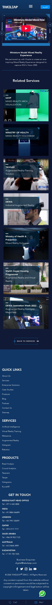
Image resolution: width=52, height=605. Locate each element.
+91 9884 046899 (13, 512)
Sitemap (5, 412)
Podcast (5, 403)
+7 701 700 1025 (12, 554)
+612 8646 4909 (12, 545)
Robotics (6, 449)
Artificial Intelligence (11, 426)
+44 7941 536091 (13, 520)
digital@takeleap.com (26, 563)
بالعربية (45, 7)
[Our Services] (26, 139)
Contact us (7, 408)
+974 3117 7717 (12, 529)
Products (6, 394)
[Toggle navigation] (31, 6)
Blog (4, 398)
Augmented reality (10, 440)
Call (15, 602)
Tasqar (5, 477)
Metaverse (6, 436)
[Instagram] (26, 569)
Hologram (6, 445)
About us (6, 376)
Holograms (7, 482)
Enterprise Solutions (11, 385)
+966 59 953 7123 (13, 537)
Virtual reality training (11, 431)
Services (5, 380)
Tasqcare (6, 473)
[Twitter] (21, 569)
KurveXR (5, 486)
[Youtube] (35, 569)
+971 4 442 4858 (12, 504)
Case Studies (7, 389)
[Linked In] (30, 569)
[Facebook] (17, 569)
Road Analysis (8, 464)
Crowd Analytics (9, 468)
